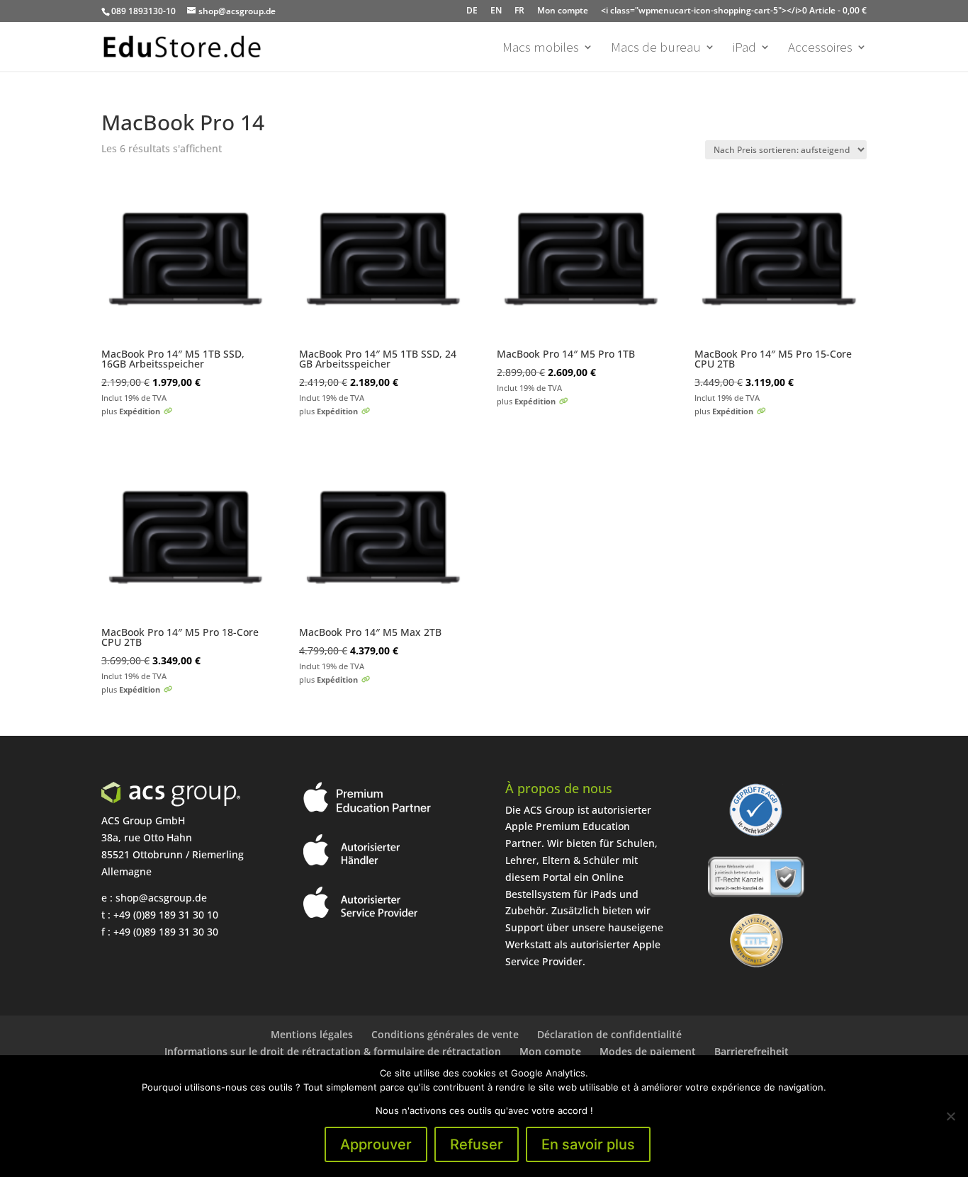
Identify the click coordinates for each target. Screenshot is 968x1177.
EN (496, 10)
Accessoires (820, 48)
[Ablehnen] (950, 1116)
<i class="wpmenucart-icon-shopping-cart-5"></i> (734, 10)
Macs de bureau (656, 48)
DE (472, 10)
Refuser (476, 1144)
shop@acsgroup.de (161, 897)
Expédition (139, 411)
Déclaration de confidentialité (609, 1034)
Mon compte (562, 10)
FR (519, 10)
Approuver (376, 1144)
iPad (744, 48)
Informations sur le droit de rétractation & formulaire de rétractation (332, 1051)
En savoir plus (588, 1144)
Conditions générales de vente (445, 1034)
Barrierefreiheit (751, 1051)
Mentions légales (312, 1034)
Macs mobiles (540, 48)
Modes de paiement (648, 1051)
